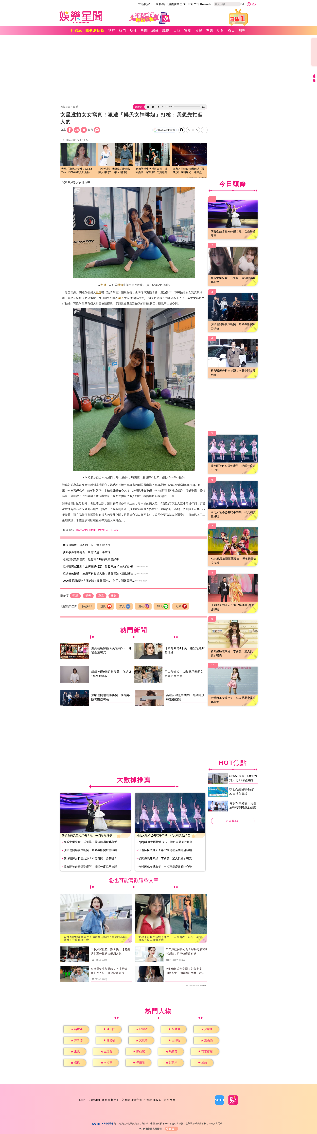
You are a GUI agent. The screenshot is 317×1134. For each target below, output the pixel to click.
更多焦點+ (233, 821)
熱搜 (133, 30)
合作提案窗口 (153, 1099)
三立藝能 (159, 4)
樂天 (121, 298)
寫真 (98, 292)
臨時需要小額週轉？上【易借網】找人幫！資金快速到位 (109, 971)
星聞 (144, 30)
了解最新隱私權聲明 (151, 1128)
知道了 (173, 1128)
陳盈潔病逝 (95, 30)
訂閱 (103, 606)
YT (196, 4)
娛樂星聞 (65, 106)
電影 (188, 30)
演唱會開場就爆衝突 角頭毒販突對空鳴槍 (90, 850)
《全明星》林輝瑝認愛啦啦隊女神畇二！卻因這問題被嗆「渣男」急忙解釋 (114, 170)
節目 (231, 30)
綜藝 (155, 30)
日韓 (177, 30)
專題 (209, 30)
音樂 (199, 30)
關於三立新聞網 (89, 1099)
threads (206, 4)
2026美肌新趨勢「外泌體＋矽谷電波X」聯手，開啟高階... (99, 580)
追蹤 (141, 606)
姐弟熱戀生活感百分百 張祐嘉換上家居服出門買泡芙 (151, 170)
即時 (111, 30)
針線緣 (76, 30)
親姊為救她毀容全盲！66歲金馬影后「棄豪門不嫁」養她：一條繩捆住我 (96, 938)
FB (190, 4)
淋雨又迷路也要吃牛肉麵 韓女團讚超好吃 (163, 835)
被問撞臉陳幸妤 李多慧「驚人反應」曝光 (165, 858)
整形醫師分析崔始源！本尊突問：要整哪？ (90, 858)
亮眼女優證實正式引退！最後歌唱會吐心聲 (90, 842)
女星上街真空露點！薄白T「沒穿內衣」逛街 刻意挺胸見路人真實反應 (170, 938)
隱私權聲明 (109, 1099)
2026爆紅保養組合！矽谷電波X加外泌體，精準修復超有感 (186, 951)
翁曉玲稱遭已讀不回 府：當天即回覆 (86, 545)
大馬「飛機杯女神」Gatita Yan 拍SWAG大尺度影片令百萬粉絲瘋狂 (76, 170)
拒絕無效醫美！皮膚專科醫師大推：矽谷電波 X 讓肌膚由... (99, 573)
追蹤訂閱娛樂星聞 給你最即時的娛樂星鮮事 (91, 559)
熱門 (122, 30)
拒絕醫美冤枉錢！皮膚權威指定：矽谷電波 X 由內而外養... (99, 566)
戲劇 (166, 30)
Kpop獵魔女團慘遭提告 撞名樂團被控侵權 (166, 842)
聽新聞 (138, 107)
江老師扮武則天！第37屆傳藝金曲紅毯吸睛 (165, 850)
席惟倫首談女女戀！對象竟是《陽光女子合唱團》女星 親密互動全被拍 (185, 971)
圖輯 (242, 30)
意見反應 (170, 1099)
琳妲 (120, 285)
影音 (220, 30)
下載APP (86, 606)
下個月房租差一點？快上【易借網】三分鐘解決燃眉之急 (110, 951)
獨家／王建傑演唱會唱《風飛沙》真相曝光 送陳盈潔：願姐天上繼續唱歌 (188, 170)
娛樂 (75, 106)
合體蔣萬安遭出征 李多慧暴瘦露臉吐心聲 (165, 866)
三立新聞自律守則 (130, 1099)
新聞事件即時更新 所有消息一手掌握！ (88, 552)
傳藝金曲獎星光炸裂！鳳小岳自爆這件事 (87, 835)
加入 (122, 606)
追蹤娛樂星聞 (176, 4)
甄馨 (103, 285)
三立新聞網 (143, 4)
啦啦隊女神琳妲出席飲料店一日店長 (97, 530)
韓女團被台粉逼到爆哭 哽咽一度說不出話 (90, 866)
